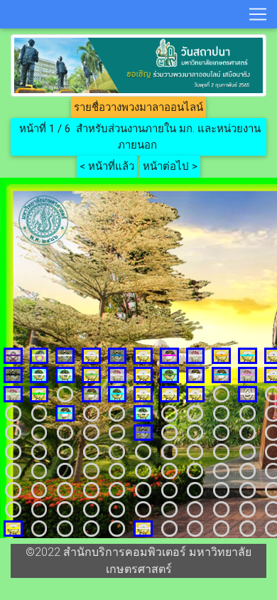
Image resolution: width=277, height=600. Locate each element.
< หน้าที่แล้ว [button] (107, 166)
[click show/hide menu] (258, 14)
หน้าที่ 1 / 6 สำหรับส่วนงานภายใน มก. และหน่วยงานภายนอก (138, 136)
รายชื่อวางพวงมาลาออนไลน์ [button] (138, 107)
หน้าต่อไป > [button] (170, 166)
